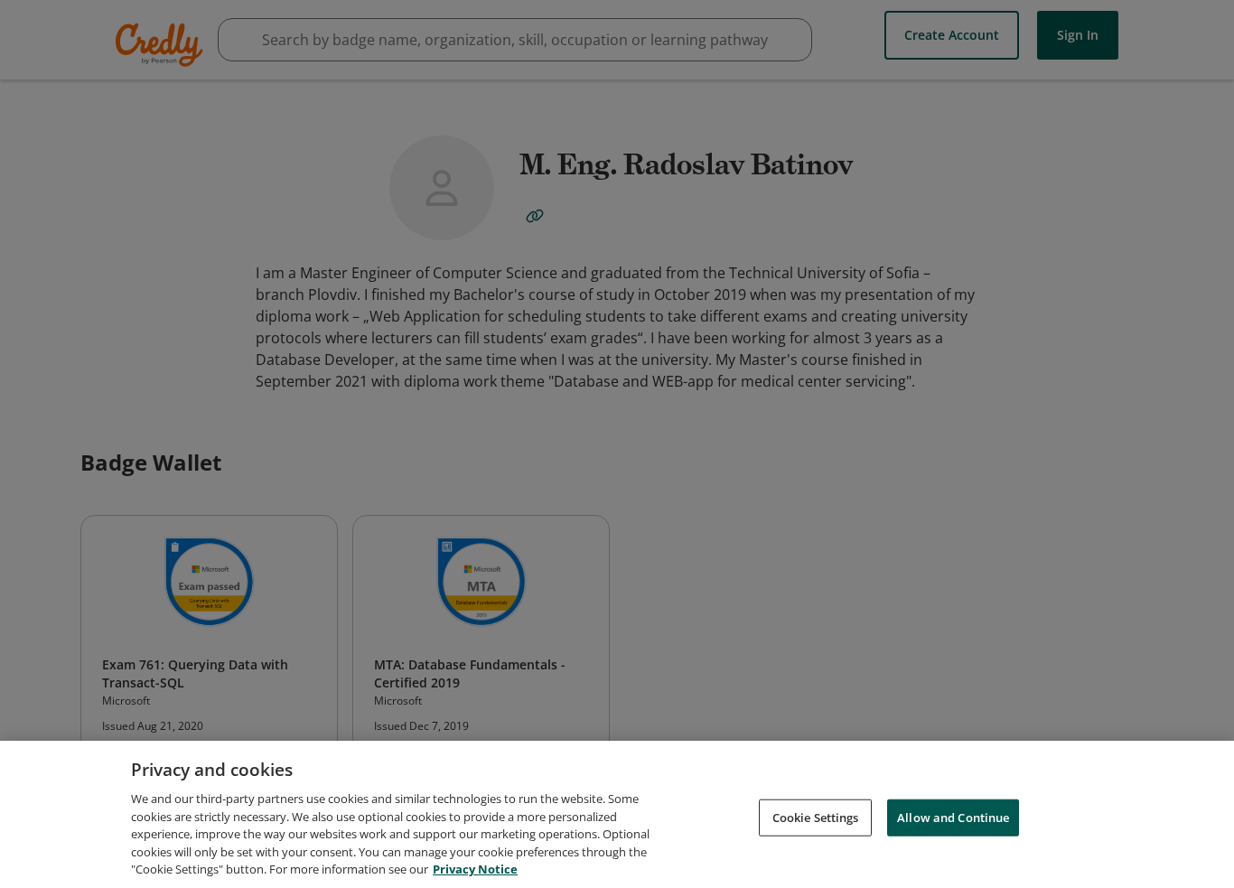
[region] (617, 814)
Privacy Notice (475, 869)
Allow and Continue (953, 817)
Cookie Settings (815, 817)
